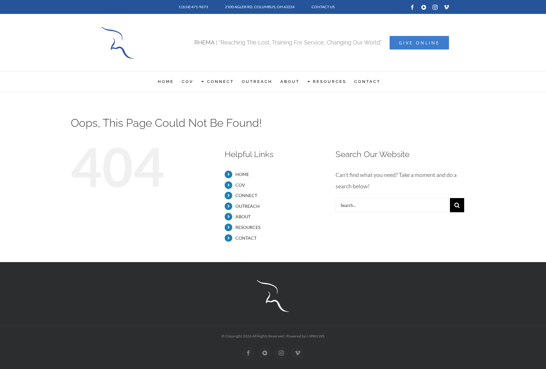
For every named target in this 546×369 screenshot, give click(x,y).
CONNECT (246, 195)
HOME (242, 174)
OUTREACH (247, 206)
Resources (247, 227)
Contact (246, 238)
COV (240, 185)
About (243, 216)
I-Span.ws (315, 336)
